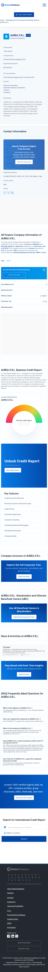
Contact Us (11, 902)
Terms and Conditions (15, 906)
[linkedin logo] (12, 192)
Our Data (10, 898)
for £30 (24, 423)
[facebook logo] (4, 192)
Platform (10, 893)
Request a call (24, 949)
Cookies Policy (12, 919)
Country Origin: (8, 180)
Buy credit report (12, 470)
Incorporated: (7, 47)
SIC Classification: (9, 73)
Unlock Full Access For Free (23, 617)
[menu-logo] (10, 4)
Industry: (6, 81)
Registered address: (10, 172)
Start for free (14, 275)
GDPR (9, 923)
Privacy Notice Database (16, 915)
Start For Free (24, 674)
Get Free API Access (24, 797)
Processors (11, 927)
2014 (8, 261)
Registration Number (10, 63)
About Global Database (15, 889)
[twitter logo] (8, 192)
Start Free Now (24, 576)
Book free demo (24, 943)
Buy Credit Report (25, 14)
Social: (5, 188)
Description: (7, 98)
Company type (8, 55)
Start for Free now (24, 162)
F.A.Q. (9, 911)
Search (24, 839)
